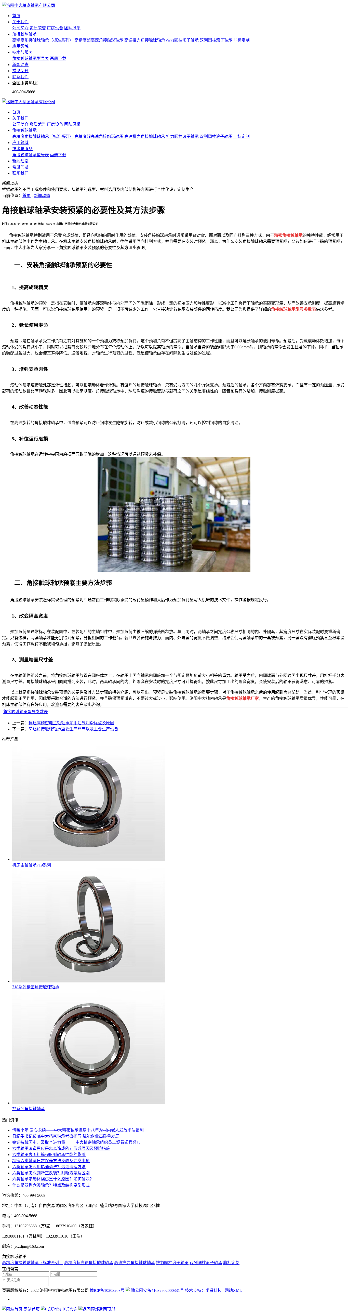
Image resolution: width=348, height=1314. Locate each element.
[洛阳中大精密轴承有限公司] (28, 5)
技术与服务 (22, 52)
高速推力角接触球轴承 (144, 40)
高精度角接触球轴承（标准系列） (42, 40)
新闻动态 (20, 64)
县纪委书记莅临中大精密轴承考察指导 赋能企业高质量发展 (65, 1136)
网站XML (233, 1290)
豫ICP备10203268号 (107, 1290)
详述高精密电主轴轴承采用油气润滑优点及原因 (71, 723)
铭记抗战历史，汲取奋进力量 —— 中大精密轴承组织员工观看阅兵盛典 (76, 1142)
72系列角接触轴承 (28, 1109)
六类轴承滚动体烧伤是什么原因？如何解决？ (53, 1179)
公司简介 (20, 28)
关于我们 (20, 22)
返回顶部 (107, 1309)
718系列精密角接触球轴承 (35, 987)
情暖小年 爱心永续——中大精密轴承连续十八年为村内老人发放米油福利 (78, 1130)
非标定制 (241, 40)
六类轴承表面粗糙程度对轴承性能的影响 (49, 1154)
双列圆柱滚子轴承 (216, 40)
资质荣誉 (38, 28)
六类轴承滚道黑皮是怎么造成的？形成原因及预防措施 (61, 1148)
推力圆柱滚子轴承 (182, 40)
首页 (16, 16)
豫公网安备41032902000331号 (157, 1290)
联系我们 (20, 77)
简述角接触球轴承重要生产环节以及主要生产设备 (73, 729)
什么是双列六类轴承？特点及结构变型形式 (51, 1185)
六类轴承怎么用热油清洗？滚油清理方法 (49, 1167)
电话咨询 (69, 1309)
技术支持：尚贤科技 (203, 1290)
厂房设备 (55, 28)
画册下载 (58, 58)
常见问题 (20, 71)
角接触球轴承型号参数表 (25, 711)
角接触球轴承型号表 (30, 58)
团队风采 (72, 28)
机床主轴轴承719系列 (31, 865)
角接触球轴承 (24, 34)
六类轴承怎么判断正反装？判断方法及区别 (51, 1173)
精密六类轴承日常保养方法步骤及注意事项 (51, 1161)
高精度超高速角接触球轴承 (98, 40)
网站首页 (31, 1309)
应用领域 (20, 46)
